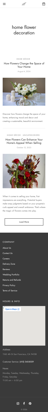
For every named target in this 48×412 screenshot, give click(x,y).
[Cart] (43, 4)
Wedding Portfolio (11, 274)
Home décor (23, 59)
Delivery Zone (9, 263)
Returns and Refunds (12, 279)
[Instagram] (18, 403)
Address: (7, 349)
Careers (6, 258)
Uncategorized (31, 135)
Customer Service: (11, 361)
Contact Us (7, 253)
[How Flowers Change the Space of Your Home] (24, 92)
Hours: (6, 368)
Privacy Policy (9, 285)
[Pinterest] (30, 403)
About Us (7, 247)
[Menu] (4, 4)
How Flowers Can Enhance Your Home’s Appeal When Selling (24, 141)
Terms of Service (10, 290)
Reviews (6, 269)
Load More (24, 221)
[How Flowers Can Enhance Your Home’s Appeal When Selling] (24, 171)
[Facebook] (24, 403)
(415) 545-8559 (27, 361)
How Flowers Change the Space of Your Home (24, 65)
